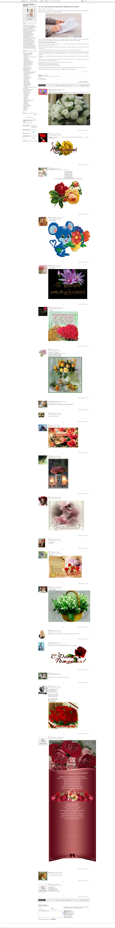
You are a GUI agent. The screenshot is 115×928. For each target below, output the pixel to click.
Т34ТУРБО (51, 413)
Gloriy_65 (51, 133)
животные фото (25, 31)
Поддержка (81, 1)
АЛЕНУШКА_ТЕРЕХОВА (54, 401)
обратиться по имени (61, 89)
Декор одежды (26, 99)
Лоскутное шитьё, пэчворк (28, 100)
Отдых (25, 86)
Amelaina (23, 5)
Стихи (24, 109)
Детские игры (26, 83)
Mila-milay (51, 630)
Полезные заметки (45, 75)
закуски (24, 32)
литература (33, 37)
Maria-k (50, 884)
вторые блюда (26, 28)
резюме (42, 76)
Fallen (24, 121)
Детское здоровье (27, 84)
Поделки (25, 97)
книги (32, 34)
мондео (50, 642)
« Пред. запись (57, 85)
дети (28, 29)
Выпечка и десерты (27, 53)
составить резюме (48, 76)
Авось (48, 0)
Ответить (79, 130)
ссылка (60, 90)
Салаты (25, 58)
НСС (50, 349)
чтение (34, 48)
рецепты (25, 43)
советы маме (28, 44)
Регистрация (33, 0)
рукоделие (30, 43)
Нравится (81, 81)
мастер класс (25, 38)
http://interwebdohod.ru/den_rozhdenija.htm (55, 875)
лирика (30, 37)
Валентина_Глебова (52, 307)
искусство (28, 34)
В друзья (30, 19)
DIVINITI (51, 168)
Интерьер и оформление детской (29, 87)
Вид (83, 1)
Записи (24, 4)
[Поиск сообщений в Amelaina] (33, 131)
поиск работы (57, 76)
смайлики (48, 910)
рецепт (24, 42)
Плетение (25, 101)
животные (34, 30)
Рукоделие (25, 94)
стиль (29, 45)
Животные (25, 80)
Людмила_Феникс (52, 217)
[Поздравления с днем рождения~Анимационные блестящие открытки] (59, 677)
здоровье (29, 32)
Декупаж (25, 102)
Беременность (26, 85)
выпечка (31, 28)
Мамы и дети (25, 81)
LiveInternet (25, 1)
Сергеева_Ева (52, 587)
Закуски (25, 55)
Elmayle (50, 673)
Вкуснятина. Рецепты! (27, 52)
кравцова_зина (52, 872)
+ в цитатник (51, 8)
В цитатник (87, 130)
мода (28, 38)
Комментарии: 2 (30, 122)
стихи (31, 45)
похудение (25, 40)
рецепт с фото (30, 42)
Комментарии (31, 4)
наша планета (32, 38)
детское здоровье (31, 29)
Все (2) (35, 114)
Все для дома (25, 104)
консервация (26, 36)
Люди (25, 107)
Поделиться (86, 81)
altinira (50, 686)
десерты (25, 29)
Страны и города (26, 92)
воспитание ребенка (32, 27)
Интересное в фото (26, 90)
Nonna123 (51, 497)
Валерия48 (51, 456)
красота (30, 36)
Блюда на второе (27, 54)
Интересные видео (26, 105)
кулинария (26, 37)
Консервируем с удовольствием (29, 56)
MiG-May (51, 539)
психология (32, 40)
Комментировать (42, 85)
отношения (28, 39)
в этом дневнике (26, 133)
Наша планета (26, 106)
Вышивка (25, 103)
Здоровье (24, 88)
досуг (24, 30)
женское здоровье (28, 30)
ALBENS (51, 265)
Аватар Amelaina (29, 12)
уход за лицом (25, 48)
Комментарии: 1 (30, 120)
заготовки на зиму (30, 31)
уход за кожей (31, 47)
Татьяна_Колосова (52, 737)
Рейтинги (42, 0)
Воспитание (26, 82)
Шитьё (25, 98)
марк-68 (50, 425)
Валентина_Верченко (53, 89)
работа (53, 76)
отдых (24, 39)
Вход (37, 0)
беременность (33, 25)
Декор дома (26, 95)
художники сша (31, 48)
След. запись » (68, 85)
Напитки (25, 57)
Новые (87, 85)
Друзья (27, 4)
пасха (32, 39)
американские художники (27, 25)
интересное (25, 33)
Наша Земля (26, 93)
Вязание (25, 96)
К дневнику (63, 85)
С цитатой (83, 130)
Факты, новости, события (27, 89)
